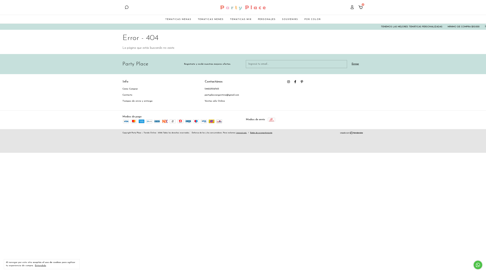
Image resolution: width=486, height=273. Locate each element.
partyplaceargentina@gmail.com (222, 95)
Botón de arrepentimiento (261, 133)
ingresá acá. (241, 133)
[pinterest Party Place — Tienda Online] (301, 81)
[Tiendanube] (352, 133)
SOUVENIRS (290, 19)
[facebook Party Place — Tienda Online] (295, 81)
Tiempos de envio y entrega (137, 101)
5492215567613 (212, 89)
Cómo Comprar (130, 89)
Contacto (127, 95)
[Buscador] (126, 8)
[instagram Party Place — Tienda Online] (288, 81)
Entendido (40, 265)
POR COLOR (313, 19)
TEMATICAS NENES (211, 19)
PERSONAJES (267, 19)
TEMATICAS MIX (241, 19)
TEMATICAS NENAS (178, 19)
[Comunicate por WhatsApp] (478, 265)
